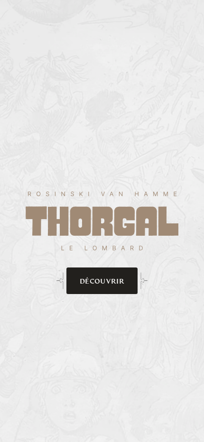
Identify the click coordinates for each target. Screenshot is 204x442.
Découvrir (102, 281)
